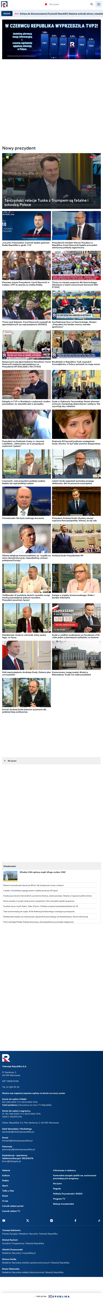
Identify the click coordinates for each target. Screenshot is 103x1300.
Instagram (51, 1220)
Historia (6, 1170)
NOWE (6, 13)
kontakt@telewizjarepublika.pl (17, 1140)
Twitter (27, 1220)
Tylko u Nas (8, 1190)
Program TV (59, 1198)
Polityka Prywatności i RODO (67, 1193)
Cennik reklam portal (12, 1206)
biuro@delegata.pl (11, 1161)
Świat (5, 1195)
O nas (5, 1201)
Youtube (3, 1220)
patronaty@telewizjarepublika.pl (18, 1149)
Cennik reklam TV (11, 1211)
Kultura (6, 1175)
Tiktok (99, 1220)
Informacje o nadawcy (64, 1170)
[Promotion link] (51, 39)
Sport (5, 1185)
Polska (5, 1180)
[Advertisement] (51, 80)
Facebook (75, 1220)
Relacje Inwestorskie (63, 1203)
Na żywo (54, 4)
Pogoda (57, 1188)
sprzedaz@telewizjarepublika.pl (18, 1131)
